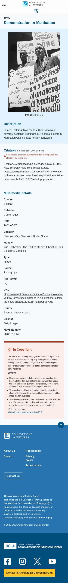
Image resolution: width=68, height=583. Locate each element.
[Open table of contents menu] (4, 4)
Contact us (13, 476)
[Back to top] (61, 425)
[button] (36, 11)
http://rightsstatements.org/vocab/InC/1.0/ (25, 412)
